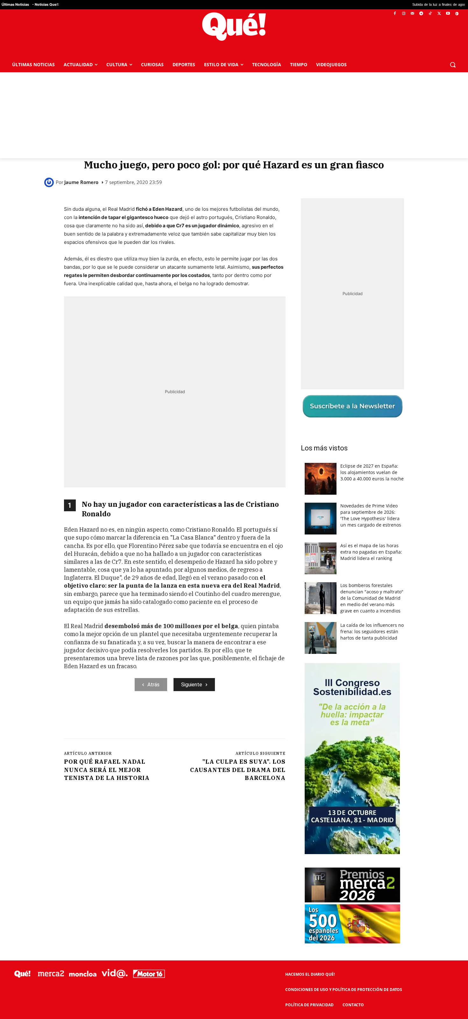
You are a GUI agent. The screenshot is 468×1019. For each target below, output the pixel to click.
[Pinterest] (145, 717)
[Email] (203, 717)
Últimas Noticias (15, 4)
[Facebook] (395, 14)
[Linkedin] (189, 717)
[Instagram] (403, 14)
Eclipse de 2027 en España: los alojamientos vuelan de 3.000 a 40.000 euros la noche (372, 472)
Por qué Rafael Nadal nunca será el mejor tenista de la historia (107, 769)
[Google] (456, 14)
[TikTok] (430, 14)
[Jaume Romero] (50, 182)
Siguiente (191, 685)
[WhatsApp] (159, 717)
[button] (452, 64)
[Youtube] (447, 14)
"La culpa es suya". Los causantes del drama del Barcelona (238, 769)
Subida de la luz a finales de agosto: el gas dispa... (407, 4)
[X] (439, 14)
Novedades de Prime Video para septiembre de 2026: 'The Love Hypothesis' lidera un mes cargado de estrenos (370, 515)
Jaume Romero (81, 182)
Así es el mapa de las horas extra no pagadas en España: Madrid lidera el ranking (371, 551)
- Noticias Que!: (45, 4)
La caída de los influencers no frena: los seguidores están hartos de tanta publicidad (372, 631)
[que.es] (234, 26)
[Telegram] (421, 14)
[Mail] (412, 14)
